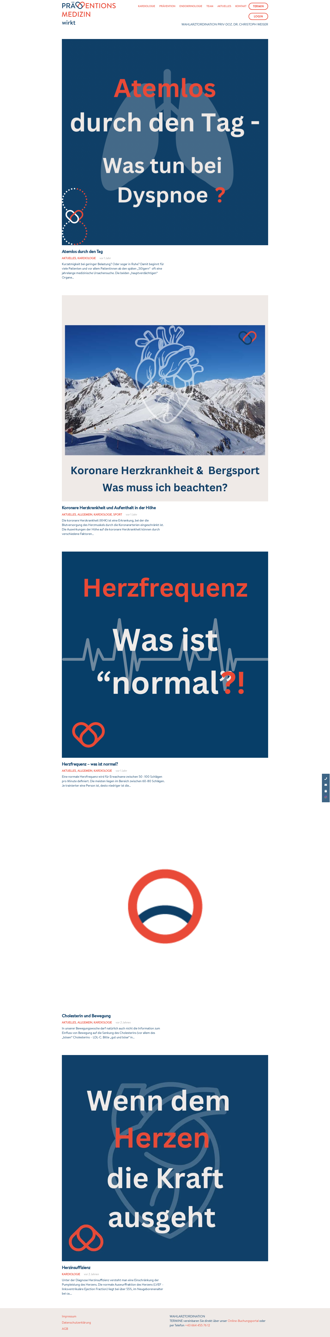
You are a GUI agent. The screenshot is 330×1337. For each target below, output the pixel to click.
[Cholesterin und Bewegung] (165, 805)
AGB (65, 1329)
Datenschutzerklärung (76, 1322)
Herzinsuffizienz (76, 1267)
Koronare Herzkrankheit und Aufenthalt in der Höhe (109, 507)
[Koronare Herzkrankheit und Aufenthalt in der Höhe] (165, 297)
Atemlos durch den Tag (82, 251)
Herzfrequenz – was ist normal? (90, 764)
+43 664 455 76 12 (197, 1325)
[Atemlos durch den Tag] (165, 41)
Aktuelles (69, 258)
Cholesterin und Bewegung (86, 1016)
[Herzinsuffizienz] (165, 1057)
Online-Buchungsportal (243, 1321)
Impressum (69, 1316)
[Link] (89, 13)
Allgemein (85, 514)
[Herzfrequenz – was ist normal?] (165, 554)
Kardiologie (87, 258)
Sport (117, 514)
